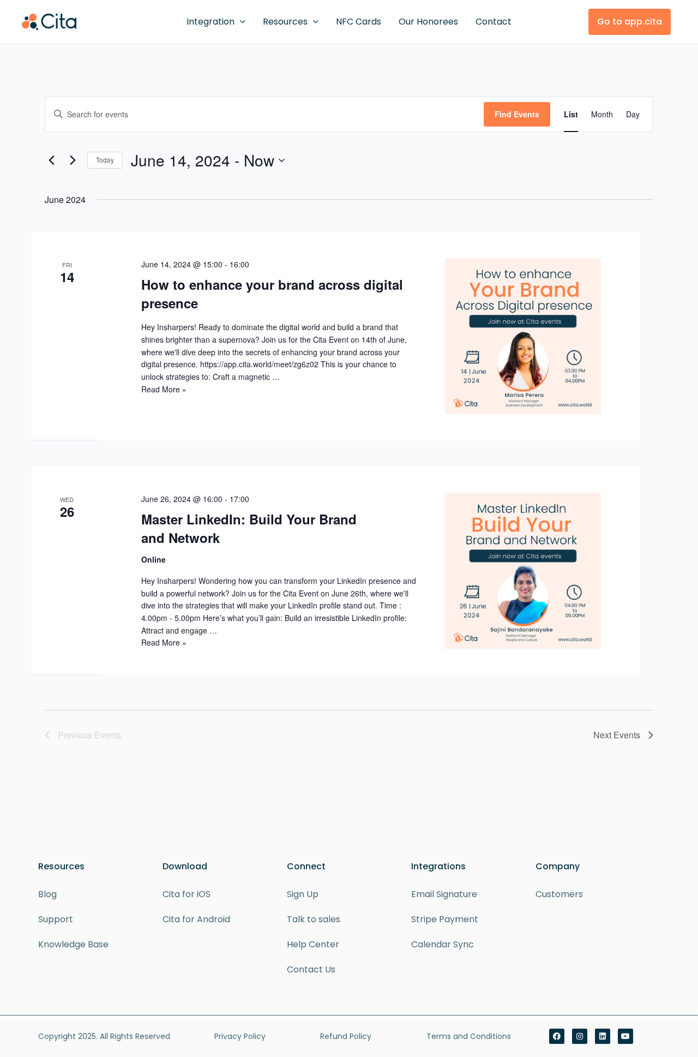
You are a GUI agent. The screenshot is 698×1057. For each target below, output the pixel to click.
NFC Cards (358, 21)
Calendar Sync (442, 944)
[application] (239, 22)
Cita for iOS (186, 894)
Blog (47, 894)
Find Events (517, 114)
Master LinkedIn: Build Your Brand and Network (249, 528)
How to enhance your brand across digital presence (272, 293)
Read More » (163, 389)
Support (55, 919)
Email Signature (444, 894)
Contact (494, 21)
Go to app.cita (629, 21)
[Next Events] (72, 160)
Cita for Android (196, 919)
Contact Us (311, 969)
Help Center (313, 944)
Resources (285, 21)
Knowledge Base (73, 944)
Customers (559, 894)
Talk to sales (313, 919)
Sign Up (302, 894)
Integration (210, 21)
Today (105, 159)
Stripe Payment (444, 919)
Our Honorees (428, 21)
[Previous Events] (51, 160)
